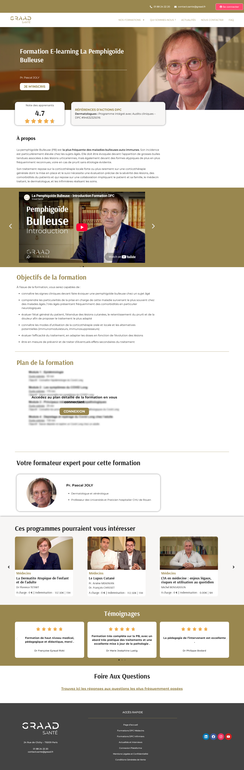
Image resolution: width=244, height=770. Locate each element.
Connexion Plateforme (130, 748)
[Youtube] (228, 736)
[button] (12, 226)
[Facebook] (213, 736)
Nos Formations (130, 19)
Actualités (188, 19)
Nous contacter (212, 19)
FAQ (231, 19)
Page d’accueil (130, 725)
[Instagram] (221, 736)
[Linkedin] (206, 736)
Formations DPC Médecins (130, 730)
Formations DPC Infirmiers (130, 736)
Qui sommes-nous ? (163, 19)
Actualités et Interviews (130, 742)
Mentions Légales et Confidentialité (130, 754)
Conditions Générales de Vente (130, 759)
